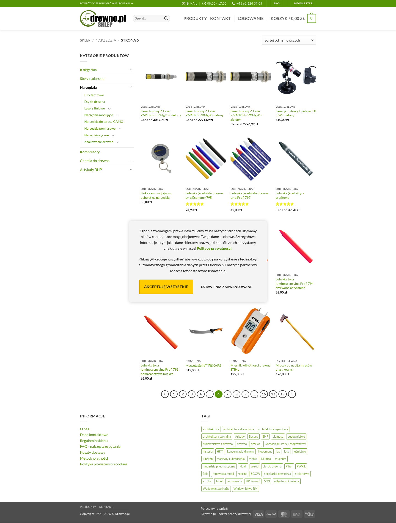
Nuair (243, 466)
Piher (289, 466)
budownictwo (296, 436)
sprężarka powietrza (277, 473)
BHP (265, 436)
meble (253, 459)
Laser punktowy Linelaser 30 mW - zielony (296, 113)
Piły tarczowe (94, 95)
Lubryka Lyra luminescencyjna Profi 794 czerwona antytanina (295, 283)
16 (264, 394)
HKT (220, 451)
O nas (84, 429)
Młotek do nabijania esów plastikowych (294, 367)
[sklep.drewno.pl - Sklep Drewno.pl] (103, 18)
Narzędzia (106, 40)
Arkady (240, 436)
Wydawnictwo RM (246, 488)
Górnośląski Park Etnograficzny (285, 444)
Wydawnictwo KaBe (216, 488)
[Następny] (292, 394)
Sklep (85, 40)
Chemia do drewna (95, 160)
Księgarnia (88, 69)
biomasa (277, 436)
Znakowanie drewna (98, 142)
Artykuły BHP (91, 169)
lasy (286, 451)
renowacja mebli (223, 473)
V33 (267, 481)
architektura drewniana (238, 429)
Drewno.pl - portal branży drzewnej (226, 514)
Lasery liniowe (94, 108)
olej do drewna (272, 466)
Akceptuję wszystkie (166, 287)
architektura (211, 429)
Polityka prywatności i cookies (103, 464)
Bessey (253, 436)
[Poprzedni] (165, 394)
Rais (205, 473)
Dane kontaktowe (94, 434)
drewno (242, 444)
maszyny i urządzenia (231, 459)
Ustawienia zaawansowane (226, 287)
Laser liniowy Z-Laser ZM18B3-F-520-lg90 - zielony (246, 115)
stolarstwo (302, 473)
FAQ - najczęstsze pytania (100, 446)
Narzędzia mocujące (98, 115)
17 (273, 394)
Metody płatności (94, 458)
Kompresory (90, 152)
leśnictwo (300, 451)
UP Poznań (253, 481)
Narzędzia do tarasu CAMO (103, 121)
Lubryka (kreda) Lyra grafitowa (290, 195)
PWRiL (301, 466)
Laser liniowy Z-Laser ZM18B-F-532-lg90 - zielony (161, 113)
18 (282, 394)
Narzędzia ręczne (96, 135)
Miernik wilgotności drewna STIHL (250, 367)
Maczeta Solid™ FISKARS (203, 365)
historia (208, 451)
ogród (254, 466)
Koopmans (265, 451)
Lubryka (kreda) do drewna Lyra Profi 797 (249, 195)
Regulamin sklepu (94, 440)
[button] (251, 18)
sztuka (207, 481)
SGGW (255, 473)
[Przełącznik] (131, 69)
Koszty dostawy (92, 452)
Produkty (195, 18)
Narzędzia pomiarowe (100, 128)
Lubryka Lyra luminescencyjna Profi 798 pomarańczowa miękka (160, 369)
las (278, 451)
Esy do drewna (94, 101)
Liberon (208, 459)
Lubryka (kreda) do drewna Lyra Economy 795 (204, 195)
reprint (242, 473)
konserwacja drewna (240, 451)
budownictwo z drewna (218, 444)
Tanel (219, 481)
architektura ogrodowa (273, 429)
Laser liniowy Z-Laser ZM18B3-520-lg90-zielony (204, 113)
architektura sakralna (217, 436)
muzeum (280, 459)
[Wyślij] (166, 18)
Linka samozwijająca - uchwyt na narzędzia (156, 195)
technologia (234, 481)
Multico (266, 459)
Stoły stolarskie (92, 78)
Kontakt (220, 18)
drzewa (256, 444)
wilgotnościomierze (286, 481)
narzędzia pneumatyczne (219, 466)
